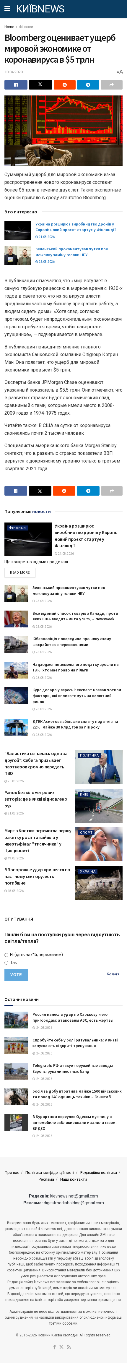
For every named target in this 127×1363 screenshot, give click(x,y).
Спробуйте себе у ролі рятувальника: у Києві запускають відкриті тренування (75, 1043)
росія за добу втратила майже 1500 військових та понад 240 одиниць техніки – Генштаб (77, 1094)
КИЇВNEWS (40, 9)
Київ (84, 794)
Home (9, 27)
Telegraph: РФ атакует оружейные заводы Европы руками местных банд (72, 1068)
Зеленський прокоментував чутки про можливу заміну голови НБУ (71, 251)
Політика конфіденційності (49, 1172)
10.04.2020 (13, 72)
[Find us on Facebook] (54, 1347)
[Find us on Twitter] (61, 1347)
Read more (22, 572)
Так (13, 962)
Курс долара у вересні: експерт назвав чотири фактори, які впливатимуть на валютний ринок (76, 695)
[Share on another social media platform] (112, 85)
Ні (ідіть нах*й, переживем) (36, 954)
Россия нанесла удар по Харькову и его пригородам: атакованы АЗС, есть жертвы (72, 1017)
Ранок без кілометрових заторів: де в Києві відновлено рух (35, 799)
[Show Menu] (7, 9)
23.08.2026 (46, 261)
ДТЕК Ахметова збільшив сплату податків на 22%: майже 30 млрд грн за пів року (75, 724)
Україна (88, 872)
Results (113, 974)
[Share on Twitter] (40, 85)
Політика (89, 755)
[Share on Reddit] (65, 85)
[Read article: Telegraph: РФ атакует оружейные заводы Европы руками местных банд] (16, 1071)
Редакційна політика (98, 1172)
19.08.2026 (15, 858)
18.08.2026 (15, 891)
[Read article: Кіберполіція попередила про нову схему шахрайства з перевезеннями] (16, 644)
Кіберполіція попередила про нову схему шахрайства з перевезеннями (71, 641)
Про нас (12, 1172)
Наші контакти (73, 1179)
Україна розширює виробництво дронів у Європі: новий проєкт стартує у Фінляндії (75, 227)
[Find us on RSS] (69, 1347)
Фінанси (26, 27)
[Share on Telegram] (88, 85)
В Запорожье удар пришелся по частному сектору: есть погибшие (37, 876)
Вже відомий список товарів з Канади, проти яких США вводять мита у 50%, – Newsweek (75, 616)
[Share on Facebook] (15, 85)
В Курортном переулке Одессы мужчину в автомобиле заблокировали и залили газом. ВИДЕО (74, 1122)
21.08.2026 (15, 813)
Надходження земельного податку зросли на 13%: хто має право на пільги (75, 667)
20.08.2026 (15, 781)
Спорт (86, 833)
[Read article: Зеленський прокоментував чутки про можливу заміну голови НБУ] (17, 255)
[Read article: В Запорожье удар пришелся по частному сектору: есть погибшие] (99, 883)
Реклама (46, 1179)
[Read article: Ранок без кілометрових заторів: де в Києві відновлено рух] (99, 806)
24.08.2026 (46, 236)
